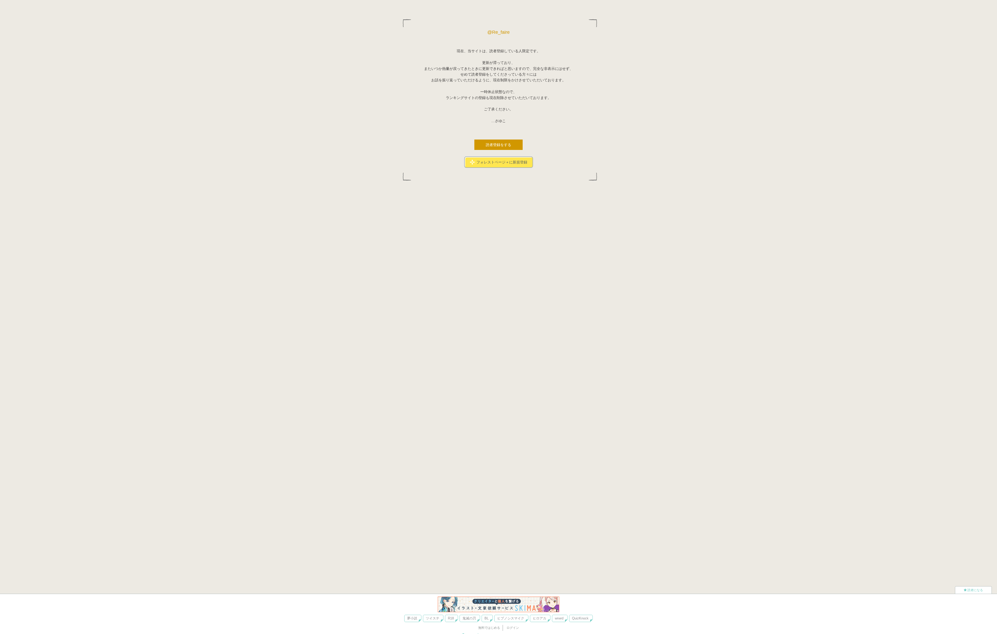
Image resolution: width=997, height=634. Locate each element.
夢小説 (412, 618)
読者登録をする (498, 145)
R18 (451, 618)
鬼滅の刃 (469, 618)
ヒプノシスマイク (510, 618)
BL (486, 618)
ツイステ (432, 618)
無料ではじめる (489, 628)
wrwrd (559, 618)
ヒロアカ (539, 618)
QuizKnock (580, 618)
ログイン (513, 628)
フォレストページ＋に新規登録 (501, 162)
